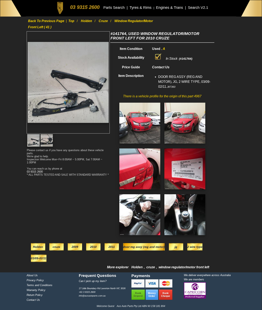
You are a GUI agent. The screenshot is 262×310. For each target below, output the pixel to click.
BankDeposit (138, 295)
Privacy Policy (35, 280)
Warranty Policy (36, 290)
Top (71, 21)
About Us (32, 275)
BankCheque (165, 295)
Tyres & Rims (141, 8)
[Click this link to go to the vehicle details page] (139, 144)
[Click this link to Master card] (165, 286)
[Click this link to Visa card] (152, 286)
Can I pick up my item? (92, 281)
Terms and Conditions (39, 285)
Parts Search (114, 8)
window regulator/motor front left (184, 267)
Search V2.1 (198, 8)
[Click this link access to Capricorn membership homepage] (195, 297)
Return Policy (35, 295)
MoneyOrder (152, 295)
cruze (104, 21)
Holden (87, 21)
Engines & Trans (170, 8)
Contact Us (33, 299)
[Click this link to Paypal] (138, 286)
